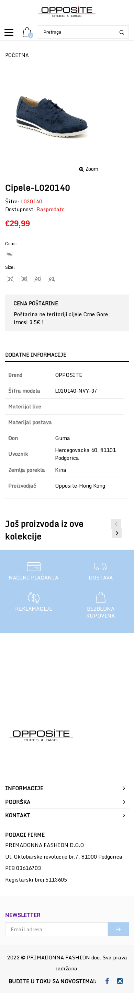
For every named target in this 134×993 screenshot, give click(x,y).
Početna (17, 55)
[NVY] (9, 254)
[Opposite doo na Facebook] (107, 981)
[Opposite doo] (67, 12)
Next (117, 533)
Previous (116, 524)
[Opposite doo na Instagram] (119, 981)
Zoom (92, 169)
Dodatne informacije (35, 355)
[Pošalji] (118, 929)
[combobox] (83, 32)
